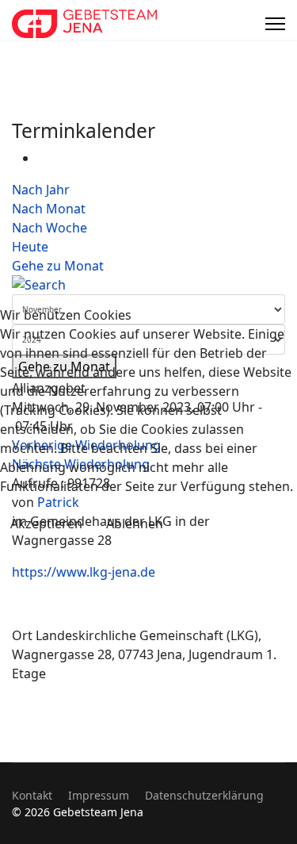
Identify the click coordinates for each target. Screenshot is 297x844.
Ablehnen (134, 523)
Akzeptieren (46, 523)
